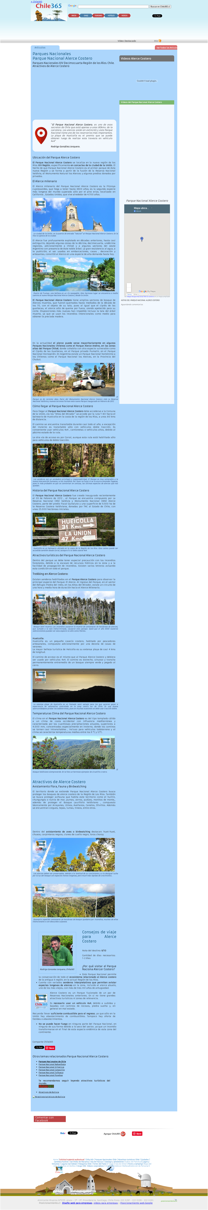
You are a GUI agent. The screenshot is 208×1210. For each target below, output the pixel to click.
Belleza (126, 1166)
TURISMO (98, 16)
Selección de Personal (139, 1166)
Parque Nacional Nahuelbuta (52, 1064)
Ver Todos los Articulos (168, 48)
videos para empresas (105, 1203)
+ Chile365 (36, 1)
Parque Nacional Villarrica (51, 1067)
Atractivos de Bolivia (49, 1092)
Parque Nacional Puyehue (51, 1075)
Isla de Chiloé (121, 1164)
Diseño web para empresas (77, 1203)
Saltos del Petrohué (133, 1162)
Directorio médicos (113, 1166)
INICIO (74, 16)
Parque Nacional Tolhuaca (51, 1072)
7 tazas (111, 1164)
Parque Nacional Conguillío (52, 1070)
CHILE (86, 16)
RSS (156, 41)
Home (55, 1160)
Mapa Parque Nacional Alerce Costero (140, 297)
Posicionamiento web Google (136, 1203)
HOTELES (111, 16)
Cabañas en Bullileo (67, 1166)
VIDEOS (124, 16)
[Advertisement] (104, 31)
